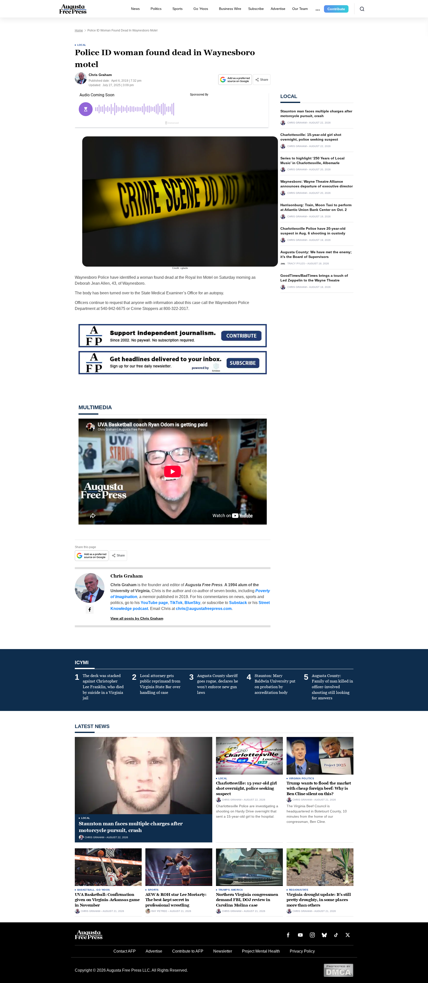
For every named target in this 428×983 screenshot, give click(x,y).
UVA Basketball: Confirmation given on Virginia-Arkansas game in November (107, 900)
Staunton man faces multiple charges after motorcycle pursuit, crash (131, 826)
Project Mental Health (261, 951)
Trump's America (230, 889)
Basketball (86, 889)
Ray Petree (159, 911)
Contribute (336, 9)
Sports (177, 9)
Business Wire (230, 9)
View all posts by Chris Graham (136, 618)
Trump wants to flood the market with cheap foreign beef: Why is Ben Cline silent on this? (319, 788)
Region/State (299, 889)
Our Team (300, 9)
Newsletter (222, 951)
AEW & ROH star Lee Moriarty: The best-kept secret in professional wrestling (176, 900)
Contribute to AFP (187, 951)
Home (79, 30)
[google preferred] (235, 79)
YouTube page (154, 603)
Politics (156, 9)
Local (81, 45)
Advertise (278, 9)
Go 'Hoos (103, 889)
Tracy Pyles (296, 263)
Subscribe (256, 9)
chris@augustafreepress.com (204, 608)
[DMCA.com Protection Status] (338, 970)
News (135, 9)
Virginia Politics (301, 778)
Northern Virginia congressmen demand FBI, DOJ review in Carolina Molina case (247, 900)
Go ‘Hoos (200, 9)
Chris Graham (126, 576)
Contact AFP (124, 951)
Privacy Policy (302, 951)
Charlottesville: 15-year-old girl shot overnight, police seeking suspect (246, 788)
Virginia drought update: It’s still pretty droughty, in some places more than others (319, 900)
